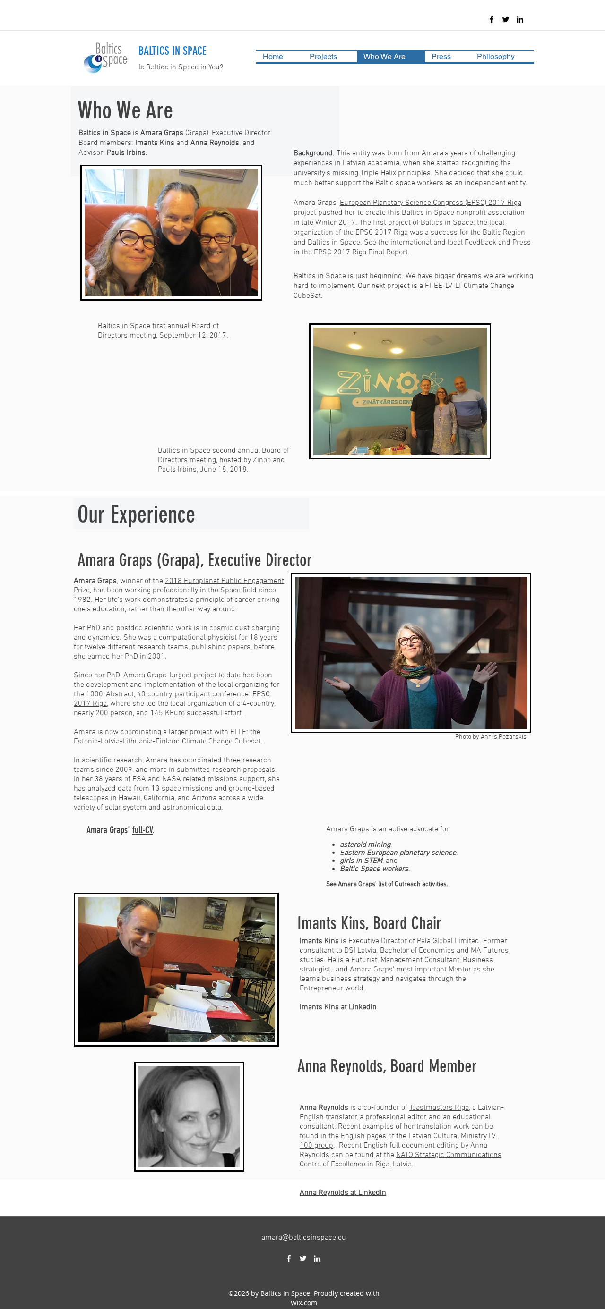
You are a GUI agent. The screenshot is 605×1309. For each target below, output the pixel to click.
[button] (330, 56)
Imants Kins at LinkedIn (338, 1007)
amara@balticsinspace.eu (303, 1237)
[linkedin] (520, 19)
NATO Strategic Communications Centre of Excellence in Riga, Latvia (400, 1159)
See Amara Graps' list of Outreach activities (386, 884)
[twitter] (505, 19)
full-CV (142, 830)
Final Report (388, 252)
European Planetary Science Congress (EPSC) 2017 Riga (430, 203)
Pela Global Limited (448, 941)
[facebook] (491, 19)
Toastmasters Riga (439, 1108)
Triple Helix (378, 173)
